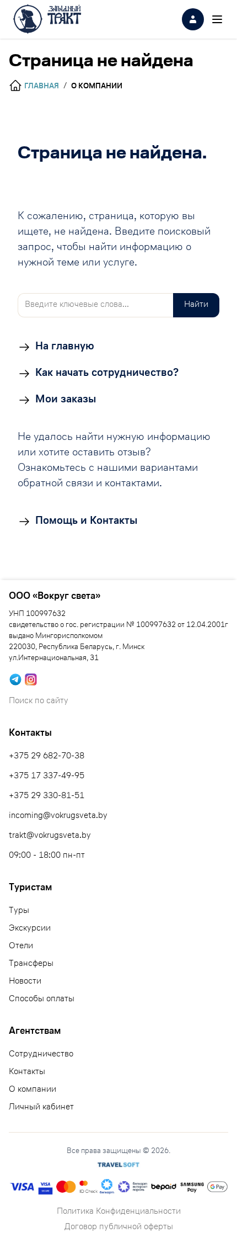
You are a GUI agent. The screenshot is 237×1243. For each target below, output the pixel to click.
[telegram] (15, 679)
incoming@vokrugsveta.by (58, 816)
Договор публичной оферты (118, 1227)
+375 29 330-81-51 (46, 796)
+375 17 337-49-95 (46, 776)
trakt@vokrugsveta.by (50, 836)
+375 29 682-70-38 (46, 756)
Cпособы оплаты (41, 999)
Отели (21, 946)
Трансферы (31, 964)
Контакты (27, 1072)
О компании (32, 1090)
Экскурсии (30, 929)
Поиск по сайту (38, 701)
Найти (196, 305)
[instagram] (30, 679)
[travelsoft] (118, 1164)
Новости (25, 982)
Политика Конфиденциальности (119, 1212)
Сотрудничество (41, 1054)
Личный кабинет (41, 1107)
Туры (19, 911)
